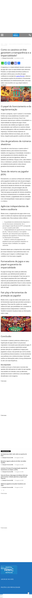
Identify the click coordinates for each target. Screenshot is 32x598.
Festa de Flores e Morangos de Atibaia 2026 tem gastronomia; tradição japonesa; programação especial (14, 476)
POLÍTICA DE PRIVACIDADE (10, 587)
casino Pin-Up (20, 76)
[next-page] (3, 490)
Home (2, 44)
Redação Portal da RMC (8, 58)
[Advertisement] (16, 16)
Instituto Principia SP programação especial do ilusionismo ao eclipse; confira (14, 468)
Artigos (6, 44)
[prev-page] (1, 490)
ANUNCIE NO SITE (7, 579)
